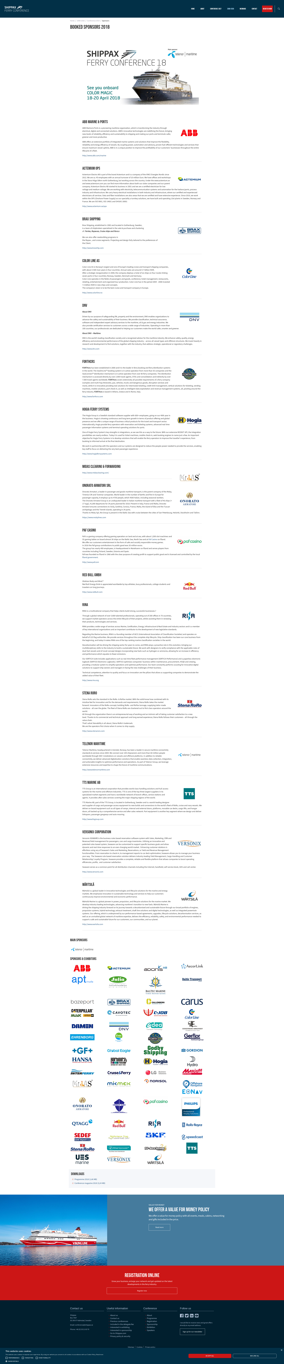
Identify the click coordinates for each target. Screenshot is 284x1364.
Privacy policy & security (120, 1336)
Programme (152, 1318)
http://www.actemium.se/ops (94, 206)
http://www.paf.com (90, 562)
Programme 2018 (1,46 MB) (86, 1179)
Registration (152, 1321)
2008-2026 (230, 9)
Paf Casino (153, 539)
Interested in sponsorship (121, 1330)
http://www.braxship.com (93, 248)
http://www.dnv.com (90, 348)
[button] (54, 1361)
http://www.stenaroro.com (93, 731)
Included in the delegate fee (122, 1324)
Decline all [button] (254, 1356)
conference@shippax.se (84, 1325)
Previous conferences (119, 1321)
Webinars (243, 9)
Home (193, 9)
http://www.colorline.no (92, 292)
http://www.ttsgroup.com (93, 819)
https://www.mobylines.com (94, 517)
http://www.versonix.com (92, 871)
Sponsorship (152, 1324)
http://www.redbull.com (92, 592)
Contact (254, 9)
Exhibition (151, 1327)
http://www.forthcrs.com (92, 396)
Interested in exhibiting (120, 1327)
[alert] (142, 1356)
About (202, 9)
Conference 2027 (215, 9)
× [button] (281, 1350)
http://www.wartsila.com (92, 924)
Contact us (114, 1318)
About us (114, 1315)
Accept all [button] (210, 1356)
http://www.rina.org (90, 680)
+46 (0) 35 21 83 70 (82, 1329)
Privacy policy (150, 1347)
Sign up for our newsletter (192, 1331)
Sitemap (131, 1347)
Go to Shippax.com (118, 1333)
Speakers (151, 1330)
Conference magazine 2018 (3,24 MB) (90, 1183)
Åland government (90, 557)
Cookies (140, 1347)
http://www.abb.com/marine (94, 155)
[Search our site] (279, 8)
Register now (267, 9)
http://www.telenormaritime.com (96, 769)
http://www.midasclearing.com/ (95, 472)
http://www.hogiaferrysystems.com (97, 453)
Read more (159, 1227)
